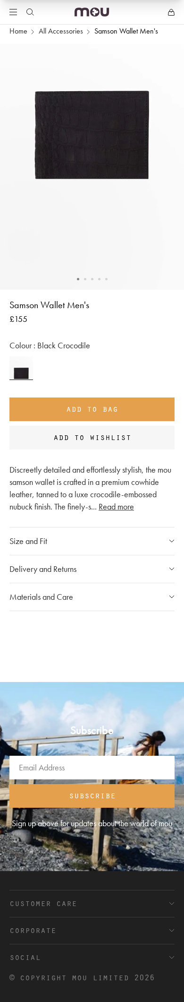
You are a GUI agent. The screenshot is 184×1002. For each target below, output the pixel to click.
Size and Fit (28, 541)
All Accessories (61, 31)
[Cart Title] (171, 12)
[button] (78, 279)
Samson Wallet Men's (126, 31)
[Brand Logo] (92, 12)
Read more (116, 506)
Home (18, 31)
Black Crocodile (21, 368)
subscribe (92, 795)
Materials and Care (41, 596)
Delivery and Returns (42, 568)
